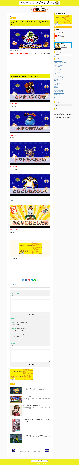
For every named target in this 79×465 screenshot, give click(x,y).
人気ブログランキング (30, 254)
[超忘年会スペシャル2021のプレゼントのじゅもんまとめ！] (32, 280)
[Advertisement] (30, 65)
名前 (12, 295)
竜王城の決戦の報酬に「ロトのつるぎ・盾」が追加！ (34, 435)
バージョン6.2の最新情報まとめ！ (30, 388)
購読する (58, 26)
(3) (14, 16)
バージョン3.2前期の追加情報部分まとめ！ (32, 405)
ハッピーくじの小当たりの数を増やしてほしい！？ (33, 396)
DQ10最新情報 (13, 284)
